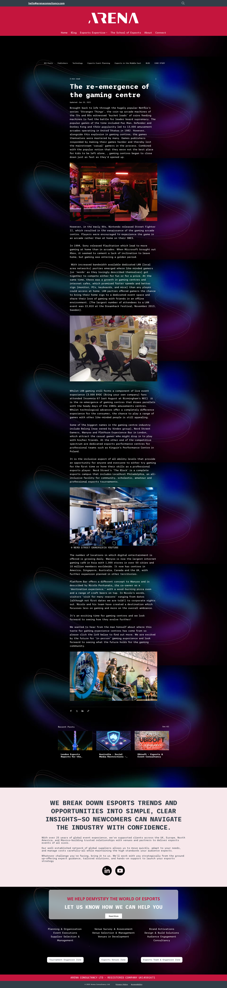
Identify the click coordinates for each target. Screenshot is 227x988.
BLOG (148, 63)
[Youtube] (120, 870)
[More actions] (155, 78)
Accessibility (136, 984)
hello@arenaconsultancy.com (46, 3)
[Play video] (113, 676)
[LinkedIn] (107, 870)
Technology (77, 63)
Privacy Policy (122, 984)
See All (165, 726)
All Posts (48, 63)
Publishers (63, 63)
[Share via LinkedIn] (82, 711)
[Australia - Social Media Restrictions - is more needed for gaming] (113, 740)
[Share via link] (88, 711)
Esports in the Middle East (128, 63)
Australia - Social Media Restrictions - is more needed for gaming (112, 755)
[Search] (183, 3)
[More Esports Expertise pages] (106, 32)
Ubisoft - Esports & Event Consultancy (150, 755)
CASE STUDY (160, 63)
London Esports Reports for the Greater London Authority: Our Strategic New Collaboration (71, 755)
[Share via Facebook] (71, 711)
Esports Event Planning (98, 63)
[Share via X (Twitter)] (77, 711)
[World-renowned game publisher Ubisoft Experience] (152, 740)
